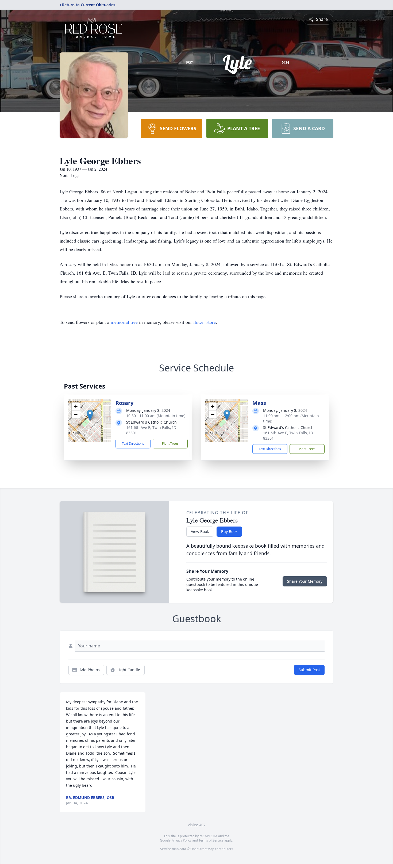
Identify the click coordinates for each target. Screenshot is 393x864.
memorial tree (124, 322)
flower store (204, 322)
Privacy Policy (181, 840)
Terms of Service (211, 840)
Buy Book (229, 531)
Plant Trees (170, 443)
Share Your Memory (304, 581)
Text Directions (133, 443)
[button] (90, 415)
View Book (200, 531)
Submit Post (309, 669)
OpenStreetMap (202, 849)
